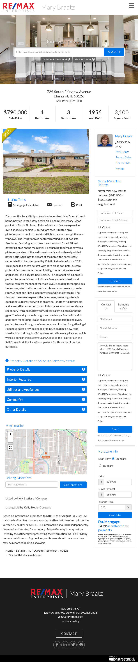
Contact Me (123, 163)
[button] (114, 52)
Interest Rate (106, 501)
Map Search (83, 59)
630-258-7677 (70, 608)
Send (115, 429)
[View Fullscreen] (10, 447)
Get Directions (73, 484)
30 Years (120, 458)
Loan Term (104, 458)
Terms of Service (115, 440)
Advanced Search (55, 59)
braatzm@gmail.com (70, 616)
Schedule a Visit (123, 306)
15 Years (107, 465)
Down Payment (107, 488)
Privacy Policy (102, 440)
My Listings (122, 151)
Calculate (115, 515)
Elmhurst (51, 550)
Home (9, 550)
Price (101, 476)
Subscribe (115, 281)
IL (29, 550)
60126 (64, 550)
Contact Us (106, 306)
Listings (21, 550)
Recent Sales (124, 157)
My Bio (120, 168)
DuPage (38, 550)
